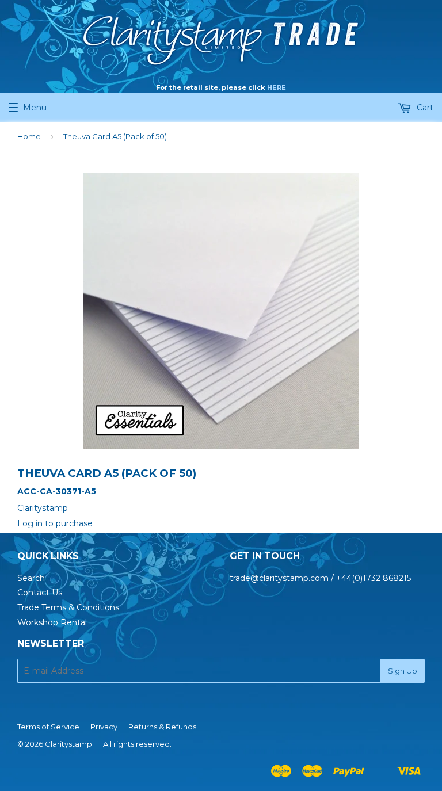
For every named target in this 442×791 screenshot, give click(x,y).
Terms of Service (48, 726)
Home (29, 136)
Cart (423, 107)
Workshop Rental (52, 622)
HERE (276, 87)
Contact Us (39, 592)
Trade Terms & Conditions (68, 607)
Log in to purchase (55, 523)
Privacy (103, 726)
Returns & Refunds (162, 726)
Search (31, 578)
